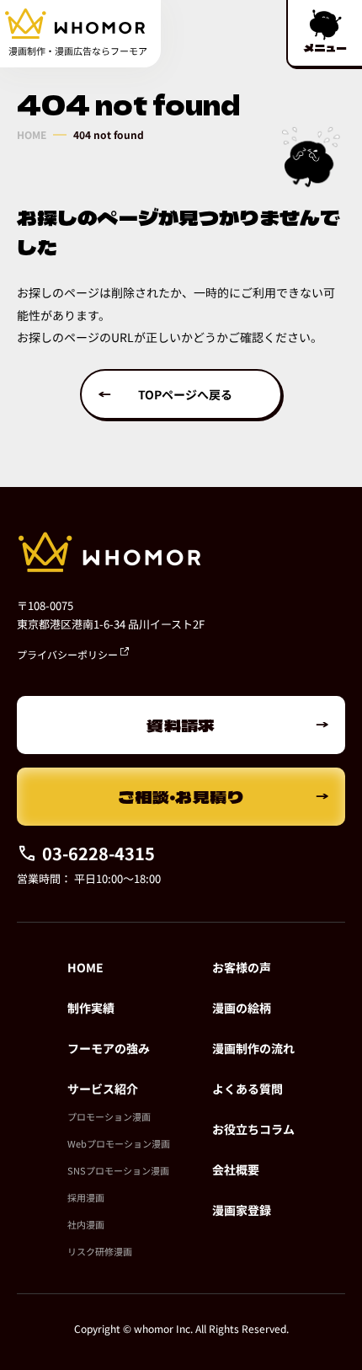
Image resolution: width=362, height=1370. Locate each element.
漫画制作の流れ (253, 1048)
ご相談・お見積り (181, 796)
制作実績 (90, 1007)
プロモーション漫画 (109, 1116)
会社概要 (235, 1169)
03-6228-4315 (98, 853)
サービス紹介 (102, 1088)
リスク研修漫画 (99, 1251)
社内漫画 (85, 1224)
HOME (31, 135)
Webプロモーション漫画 (118, 1143)
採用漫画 (85, 1197)
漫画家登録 (241, 1209)
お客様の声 (241, 967)
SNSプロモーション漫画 (118, 1170)
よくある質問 (247, 1088)
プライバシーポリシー (68, 654)
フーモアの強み (108, 1048)
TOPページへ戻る (185, 394)
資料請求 (181, 725)
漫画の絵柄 (241, 1007)
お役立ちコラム (253, 1129)
